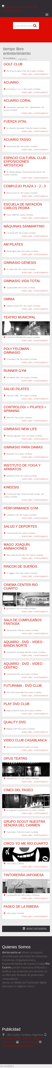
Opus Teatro (15, 758)
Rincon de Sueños (20, 566)
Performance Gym (21, 508)
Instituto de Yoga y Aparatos (22, 467)
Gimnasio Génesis (20, 263)
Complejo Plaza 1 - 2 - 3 (25, 186)
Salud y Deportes (20, 526)
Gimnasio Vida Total (22, 281)
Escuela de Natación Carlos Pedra (23, 206)
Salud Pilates (16, 389)
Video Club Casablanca (25, 740)
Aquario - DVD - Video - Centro (24, 665)
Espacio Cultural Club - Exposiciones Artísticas (26, 161)
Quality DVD (15, 722)
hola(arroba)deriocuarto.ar (17, 1046)
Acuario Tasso (17, 139)
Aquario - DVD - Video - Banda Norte (24, 643)
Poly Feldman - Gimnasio (17, 350)
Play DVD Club (16, 704)
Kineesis (11, 487)
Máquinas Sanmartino (24, 226)
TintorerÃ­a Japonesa (24, 875)
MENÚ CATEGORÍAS (34, 929)
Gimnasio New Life (20, 429)
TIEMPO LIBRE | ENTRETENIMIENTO (34, 74)
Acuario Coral (17, 100)
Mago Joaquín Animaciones (17, 546)
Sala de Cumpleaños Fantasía (23, 622)
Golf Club (13, 64)
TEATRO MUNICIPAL (20, 317)
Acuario (11, 82)
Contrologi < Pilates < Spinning (25, 409)
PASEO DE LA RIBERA (21, 906)
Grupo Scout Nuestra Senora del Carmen (24, 823)
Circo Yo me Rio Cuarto (26, 843)
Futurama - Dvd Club (23, 685)
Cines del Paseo (18, 790)
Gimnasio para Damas (23, 447)
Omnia (9, 299)
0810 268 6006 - (12, 1038)
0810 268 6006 (29, 1042)
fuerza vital (15, 121)
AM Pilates (13, 244)
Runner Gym (15, 371)
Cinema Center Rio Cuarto (21, 586)
